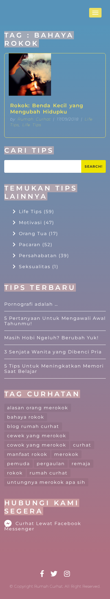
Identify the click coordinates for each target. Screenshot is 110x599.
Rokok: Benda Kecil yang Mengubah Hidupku (46, 108)
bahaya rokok (25, 417)
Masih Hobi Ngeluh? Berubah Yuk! (51, 337)
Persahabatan (44, 255)
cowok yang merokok (36, 445)
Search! (93, 166)
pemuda (18, 463)
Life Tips (31, 124)
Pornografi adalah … (31, 304)
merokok (66, 454)
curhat (82, 445)
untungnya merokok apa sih (46, 482)
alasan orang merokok (37, 407)
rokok (15, 473)
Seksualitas (38, 266)
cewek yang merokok (36, 435)
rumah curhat (49, 473)
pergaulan (51, 463)
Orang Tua (38, 233)
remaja (81, 463)
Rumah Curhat (34, 119)
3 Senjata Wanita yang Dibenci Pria (53, 352)
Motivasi (36, 222)
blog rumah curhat (33, 426)
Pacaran (35, 244)
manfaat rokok (27, 454)
